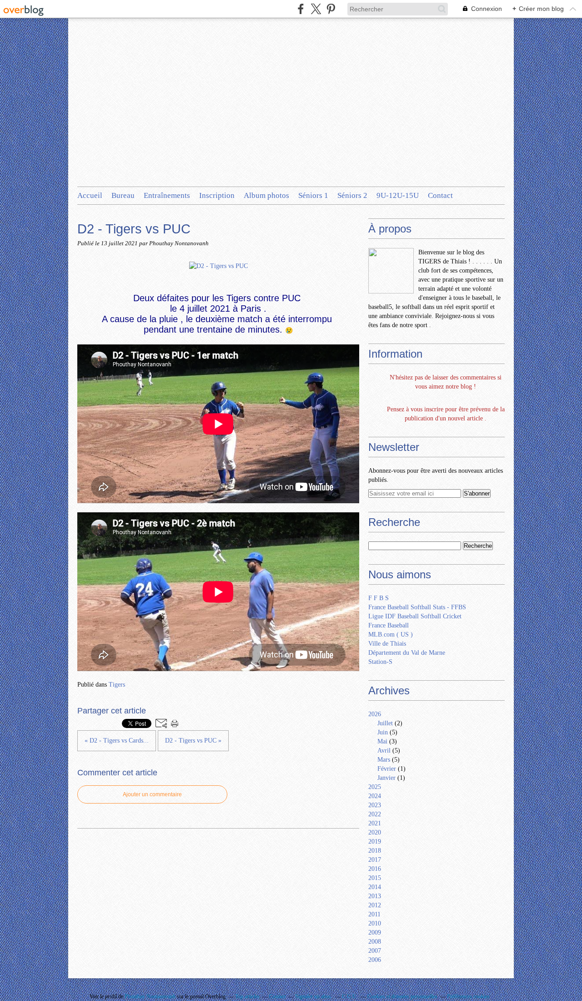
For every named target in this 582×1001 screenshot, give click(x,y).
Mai (382, 741)
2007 (374, 950)
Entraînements (167, 195)
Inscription (217, 195)
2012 (374, 905)
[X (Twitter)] (315, 9)
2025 (374, 787)
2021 (374, 823)
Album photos (266, 195)
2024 (374, 796)
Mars (383, 759)
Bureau (123, 195)
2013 (374, 896)
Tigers (117, 684)
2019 (374, 841)
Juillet (385, 723)
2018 (374, 850)
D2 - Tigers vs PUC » (193, 740)
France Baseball (388, 625)
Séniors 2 (352, 195)
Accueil (89, 195)
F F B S (378, 598)
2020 (374, 832)
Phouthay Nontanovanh (150, 996)
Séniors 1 (313, 195)
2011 (374, 914)
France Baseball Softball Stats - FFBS (417, 607)
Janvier (386, 777)
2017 (374, 859)
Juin (382, 732)
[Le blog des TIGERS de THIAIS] (391, 270)
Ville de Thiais (387, 643)
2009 (374, 932)
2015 (374, 878)
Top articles (247, 996)
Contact (440, 195)
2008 (374, 941)
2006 (374, 959)
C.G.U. (350, 996)
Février (386, 768)
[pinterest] (330, 9)
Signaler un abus (313, 996)
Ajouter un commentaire (152, 794)
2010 (374, 923)
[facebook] (300, 9)
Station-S (380, 661)
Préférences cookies (468, 996)
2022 (374, 814)
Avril (384, 750)
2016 (374, 868)
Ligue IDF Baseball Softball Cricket (415, 616)
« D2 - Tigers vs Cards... (117, 740)
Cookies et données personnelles (402, 996)
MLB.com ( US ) (390, 634)
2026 (374, 714)
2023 (374, 805)
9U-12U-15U (397, 195)
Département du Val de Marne (406, 652)
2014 (374, 887)
